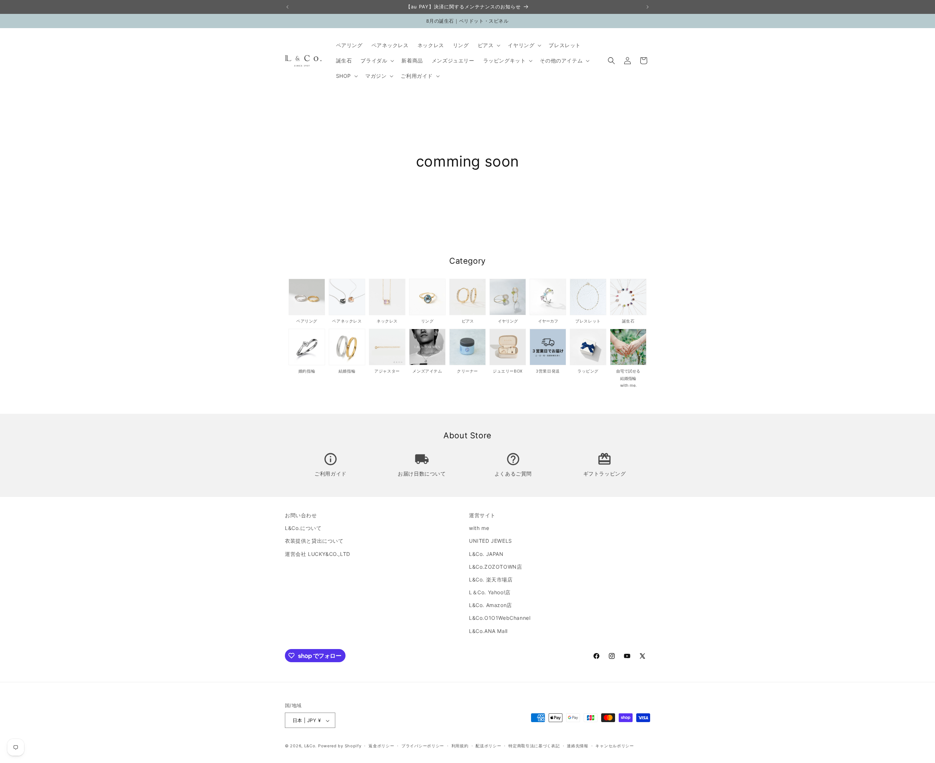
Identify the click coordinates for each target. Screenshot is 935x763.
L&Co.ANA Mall (488, 631)
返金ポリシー (381, 745)
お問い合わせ (301, 515)
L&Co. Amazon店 (490, 605)
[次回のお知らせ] (648, 7)
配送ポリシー (488, 745)
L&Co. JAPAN (486, 554)
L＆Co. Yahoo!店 (490, 592)
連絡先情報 (577, 745)
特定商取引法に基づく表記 (534, 745)
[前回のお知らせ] (287, 7)
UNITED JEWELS (490, 541)
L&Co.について (303, 528)
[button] (488, 45)
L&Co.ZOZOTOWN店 (495, 567)
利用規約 (460, 745)
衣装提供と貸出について (314, 541)
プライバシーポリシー (422, 745)
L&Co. (311, 746)
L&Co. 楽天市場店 (491, 579)
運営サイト (482, 515)
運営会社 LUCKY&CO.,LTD (317, 554)
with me (479, 528)
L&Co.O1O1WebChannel (499, 618)
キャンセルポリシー (614, 745)
